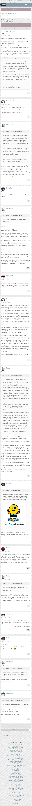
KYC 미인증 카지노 (16, 770)
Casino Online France (16, 794)
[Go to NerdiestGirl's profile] (3, 300)
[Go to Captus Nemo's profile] (3, 125)
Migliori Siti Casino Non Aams (16, 761)
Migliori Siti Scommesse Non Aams (16, 759)
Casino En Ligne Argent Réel (16, 779)
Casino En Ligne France (16, 754)
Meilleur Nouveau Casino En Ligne (16, 777)
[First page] (2, 28)
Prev (5, 28)
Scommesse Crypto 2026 (16, 785)
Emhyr (15, 490)
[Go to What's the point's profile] (3, 33)
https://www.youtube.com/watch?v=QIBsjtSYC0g (11, 112)
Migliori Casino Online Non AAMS (16, 798)
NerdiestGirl (17, 375)
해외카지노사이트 (16, 792)
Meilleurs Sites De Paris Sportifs (16, 776)
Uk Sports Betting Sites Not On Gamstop (16, 744)
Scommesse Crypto (16, 781)
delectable (16, 583)
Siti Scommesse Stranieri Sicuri (16, 788)
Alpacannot (17, 58)
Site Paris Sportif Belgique (16, 757)
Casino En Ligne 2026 (16, 774)
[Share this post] (30, 35)
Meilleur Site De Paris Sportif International (16, 765)
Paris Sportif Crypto (11, 2)
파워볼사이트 (16, 772)
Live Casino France (16, 773)
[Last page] (30, 28)
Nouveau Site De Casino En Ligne (16, 783)
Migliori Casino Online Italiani (16, 749)
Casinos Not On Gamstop (16, 751)
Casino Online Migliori (16, 784)
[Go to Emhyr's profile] (3, 549)
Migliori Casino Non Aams (16, 750)
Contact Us (16, 803)
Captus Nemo (18, 700)
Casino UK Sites (16, 746)
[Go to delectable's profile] (3, 484)
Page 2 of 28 (16, 28)
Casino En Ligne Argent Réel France (16, 795)
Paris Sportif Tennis (16, 764)
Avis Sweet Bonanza (16, 766)
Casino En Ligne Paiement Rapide (16, 790)
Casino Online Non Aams (22, 2)
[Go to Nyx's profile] (3, 14)
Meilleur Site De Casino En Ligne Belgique (16, 755)
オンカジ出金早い (16, 769)
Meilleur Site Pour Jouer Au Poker (16, 762)
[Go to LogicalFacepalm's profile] (3, 102)
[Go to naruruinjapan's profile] (3, 276)
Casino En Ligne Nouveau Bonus (16, 780)
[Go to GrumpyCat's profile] (3, 189)
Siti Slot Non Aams (16, 787)
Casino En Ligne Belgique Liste (16, 758)
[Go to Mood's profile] (3, 638)
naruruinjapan (17, 668)
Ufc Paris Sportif (16, 768)
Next (27, 28)
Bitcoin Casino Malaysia (16, 796)
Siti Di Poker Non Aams (16, 799)
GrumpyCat (17, 215)
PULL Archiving (8, 13)
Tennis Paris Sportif (16, 800)
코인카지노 (16, 791)
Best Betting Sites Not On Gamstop (16, 747)
